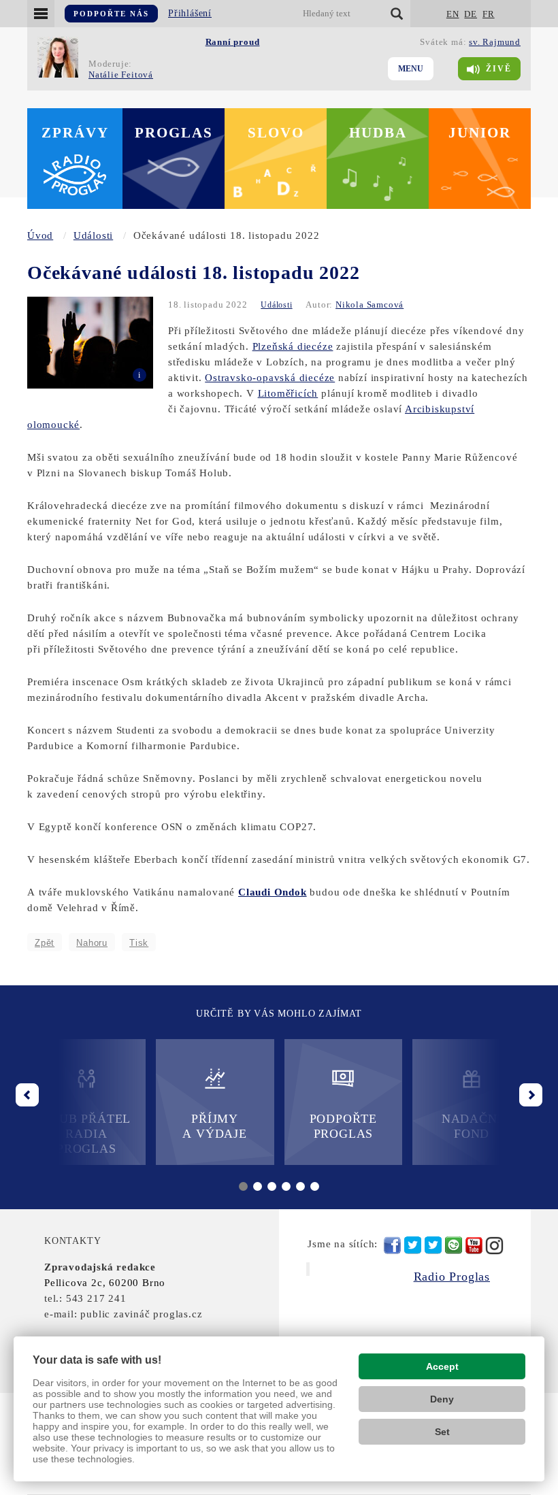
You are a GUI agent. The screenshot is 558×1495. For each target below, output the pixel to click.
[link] (272, 892)
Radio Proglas (452, 1276)
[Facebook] (392, 1245)
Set (442, 1431)
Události (93, 235)
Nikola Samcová (369, 304)
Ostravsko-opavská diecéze (270, 377)
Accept (442, 1366)
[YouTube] (474, 1245)
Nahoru (92, 943)
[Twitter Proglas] (413, 1245)
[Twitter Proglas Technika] (433, 1245)
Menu (410, 68)
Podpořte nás (111, 14)
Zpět (44, 943)
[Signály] (453, 1245)
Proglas (174, 133)
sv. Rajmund (495, 42)
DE (470, 14)
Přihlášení (190, 13)
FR (488, 14)
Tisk (138, 943)
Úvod (40, 235)
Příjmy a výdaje (214, 1126)
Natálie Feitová (120, 74)
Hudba (378, 133)
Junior (479, 133)
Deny (442, 1399)
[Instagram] (494, 1245)
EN (452, 14)
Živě (499, 68)
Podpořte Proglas (343, 1126)
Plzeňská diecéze (292, 346)
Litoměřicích (288, 393)
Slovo (276, 133)
